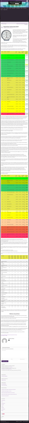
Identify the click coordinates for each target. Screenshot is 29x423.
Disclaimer (21, 421)
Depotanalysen (3, 403)
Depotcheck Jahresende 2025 (5, 395)
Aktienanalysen (3, 400)
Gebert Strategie (4, 23)
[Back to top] (27, 421)
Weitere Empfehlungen (4, 385)
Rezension (2, 404)
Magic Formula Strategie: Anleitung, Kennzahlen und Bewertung (9, 394)
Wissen (2, 410)
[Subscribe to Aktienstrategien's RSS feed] (1, 0)
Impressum (17, 421)
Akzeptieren (17, 3)
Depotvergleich (3, 335)
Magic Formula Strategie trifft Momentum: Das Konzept (8, 392)
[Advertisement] (14, 16)
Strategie (6, 335)
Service (2, 9)
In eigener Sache (5, 9)
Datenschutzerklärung (25, 421)
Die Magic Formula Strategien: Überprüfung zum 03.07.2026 (8, 389)
